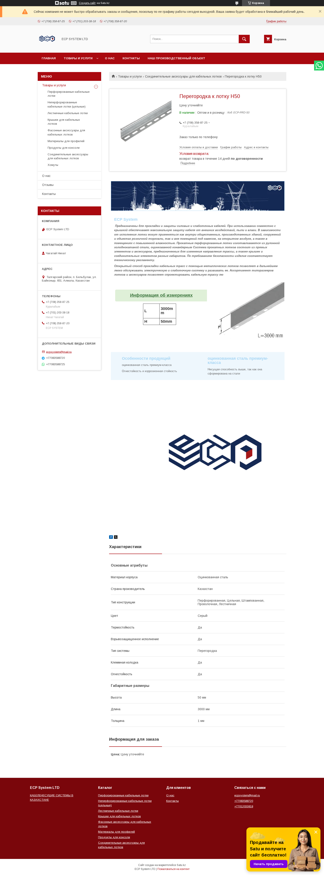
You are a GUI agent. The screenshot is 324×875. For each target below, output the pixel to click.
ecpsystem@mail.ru (59, 351)
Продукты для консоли (64, 147)
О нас (110, 58)
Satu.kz (181, 865)
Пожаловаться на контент (173, 869)
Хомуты (53, 165)
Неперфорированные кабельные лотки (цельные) (67, 104)
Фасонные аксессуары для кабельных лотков (66, 132)
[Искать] (244, 39)
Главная (49, 58)
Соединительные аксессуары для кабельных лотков (183, 76)
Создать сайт (87, 3)
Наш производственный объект (176, 58)
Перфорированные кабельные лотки (68, 93)
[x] (115, 537)
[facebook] (111, 537)
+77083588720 (243, 801)
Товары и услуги (78, 58)
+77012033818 (243, 806)
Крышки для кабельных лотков (64, 121)
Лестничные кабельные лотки (68, 113)
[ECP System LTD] (47, 47)
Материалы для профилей (66, 141)
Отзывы (48, 185)
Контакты (131, 58)
